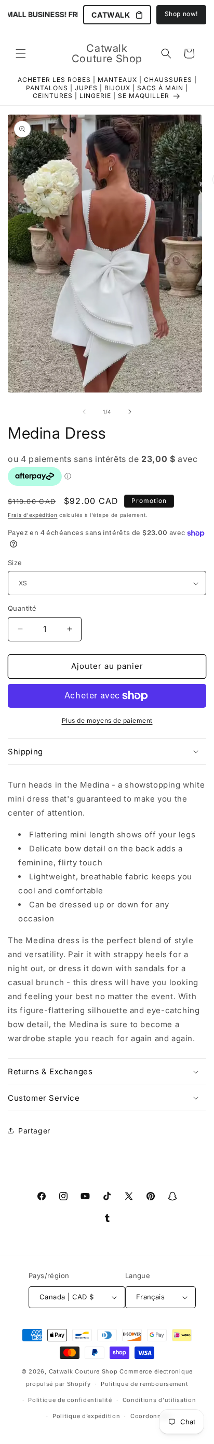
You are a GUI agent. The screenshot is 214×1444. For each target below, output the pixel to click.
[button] (20, 53)
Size (15, 562)
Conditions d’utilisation (159, 1400)
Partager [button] (34, 1130)
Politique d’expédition (86, 1416)
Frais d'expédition (33, 515)
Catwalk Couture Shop (83, 1371)
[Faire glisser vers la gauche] (84, 411)
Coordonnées (151, 1416)
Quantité (22, 608)
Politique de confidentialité (70, 1400)
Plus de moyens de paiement (107, 720)
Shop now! (181, 14)
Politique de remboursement (144, 1383)
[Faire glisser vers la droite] (129, 411)
